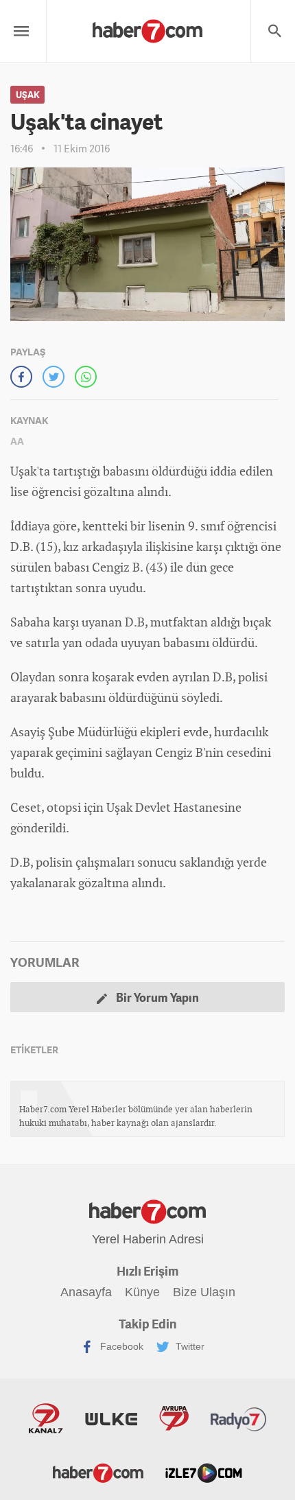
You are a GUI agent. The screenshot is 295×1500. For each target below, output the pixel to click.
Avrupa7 (174, 1418)
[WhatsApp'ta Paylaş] (86, 377)
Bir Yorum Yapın (156, 997)
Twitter (188, 1346)
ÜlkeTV (111, 1418)
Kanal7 (46, 1418)
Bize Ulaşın (204, 1292)
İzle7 (203, 1472)
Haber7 (98, 1472)
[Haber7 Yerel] (147, 27)
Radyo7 (239, 1418)
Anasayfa (86, 1292)
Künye (142, 1292)
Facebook (120, 1346)
